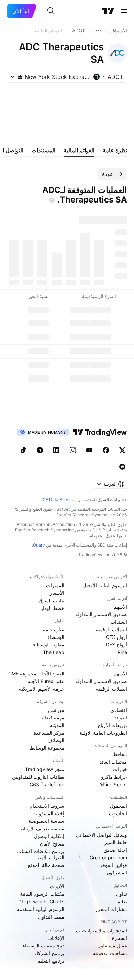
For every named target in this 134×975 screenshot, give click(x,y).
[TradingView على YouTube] (89, 450)
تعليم (122, 901)
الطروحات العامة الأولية (103, 733)
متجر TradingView (44, 769)
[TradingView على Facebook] (106, 450)
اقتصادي (119, 710)
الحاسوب (118, 813)
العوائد (120, 717)
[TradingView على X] (122, 450)
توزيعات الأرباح (112, 725)
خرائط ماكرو (114, 777)
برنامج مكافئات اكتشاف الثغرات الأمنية (40, 854)
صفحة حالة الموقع (46, 865)
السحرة (119, 938)
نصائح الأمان (52, 844)
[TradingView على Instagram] (73, 450)
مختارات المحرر (111, 909)
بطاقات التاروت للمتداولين (38, 777)
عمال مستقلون (112, 945)
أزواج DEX (116, 644)
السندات (119, 622)
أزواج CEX (116, 637)
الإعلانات (55, 938)
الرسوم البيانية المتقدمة (40, 909)
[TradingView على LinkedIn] (56, 450)
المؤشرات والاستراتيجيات (101, 930)
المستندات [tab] (43, 150)
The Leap (53, 652)
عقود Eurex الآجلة (45, 681)
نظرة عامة (53, 629)
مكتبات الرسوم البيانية (42, 894)
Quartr (39, 545)
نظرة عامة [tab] (115, 150)
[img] (20, 77)
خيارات (120, 769)
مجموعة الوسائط (47, 748)
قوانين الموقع (113, 865)
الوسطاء (55, 637)
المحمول (118, 806)
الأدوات (57, 886)
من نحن (56, 710)
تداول (121, 894)
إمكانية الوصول (49, 836)
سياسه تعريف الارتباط (42, 828)
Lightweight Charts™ (41, 901)
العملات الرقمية (111, 629)
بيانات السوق (51, 600)
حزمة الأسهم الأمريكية (41, 689)
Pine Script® (113, 784)
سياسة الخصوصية (46, 821)
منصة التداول (51, 917)
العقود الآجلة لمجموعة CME (36, 673)
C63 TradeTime (47, 784)
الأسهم (120, 607)
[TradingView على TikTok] (23, 450)
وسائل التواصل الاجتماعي (101, 835)
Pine (122, 652)
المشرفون (117, 872)
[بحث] (51, 11)
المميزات (55, 585)
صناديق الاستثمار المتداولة (101, 614)
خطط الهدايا (52, 608)
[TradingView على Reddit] (122, 466)
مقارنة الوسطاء (48, 644)
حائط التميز (115, 842)
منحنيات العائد (113, 762)
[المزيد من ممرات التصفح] (98, 31)
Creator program (108, 857)
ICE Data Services (59, 499)
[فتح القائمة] (124, 11)
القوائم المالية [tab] (79, 150)
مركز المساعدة (49, 733)
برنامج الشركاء (49, 953)
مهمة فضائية (51, 717)
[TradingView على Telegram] (40, 450)
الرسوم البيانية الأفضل (104, 585)
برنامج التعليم (50, 961)
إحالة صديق (115, 850)
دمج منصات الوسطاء (43, 945)
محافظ (120, 754)
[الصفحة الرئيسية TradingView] (108, 11)
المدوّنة (57, 725)
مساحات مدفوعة (110, 953)
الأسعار (57, 593)
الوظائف (55, 740)
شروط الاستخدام (47, 806)
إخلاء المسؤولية (48, 813)
